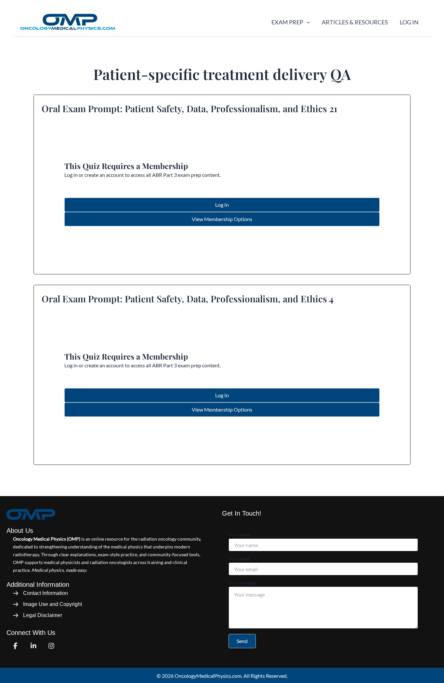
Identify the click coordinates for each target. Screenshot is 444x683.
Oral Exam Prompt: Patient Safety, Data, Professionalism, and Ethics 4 (187, 299)
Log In (409, 22)
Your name (239, 534)
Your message (242, 582)
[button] (306, 22)
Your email (239, 558)
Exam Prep (287, 22)
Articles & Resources (355, 22)
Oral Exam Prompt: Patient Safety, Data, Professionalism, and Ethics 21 (189, 108)
